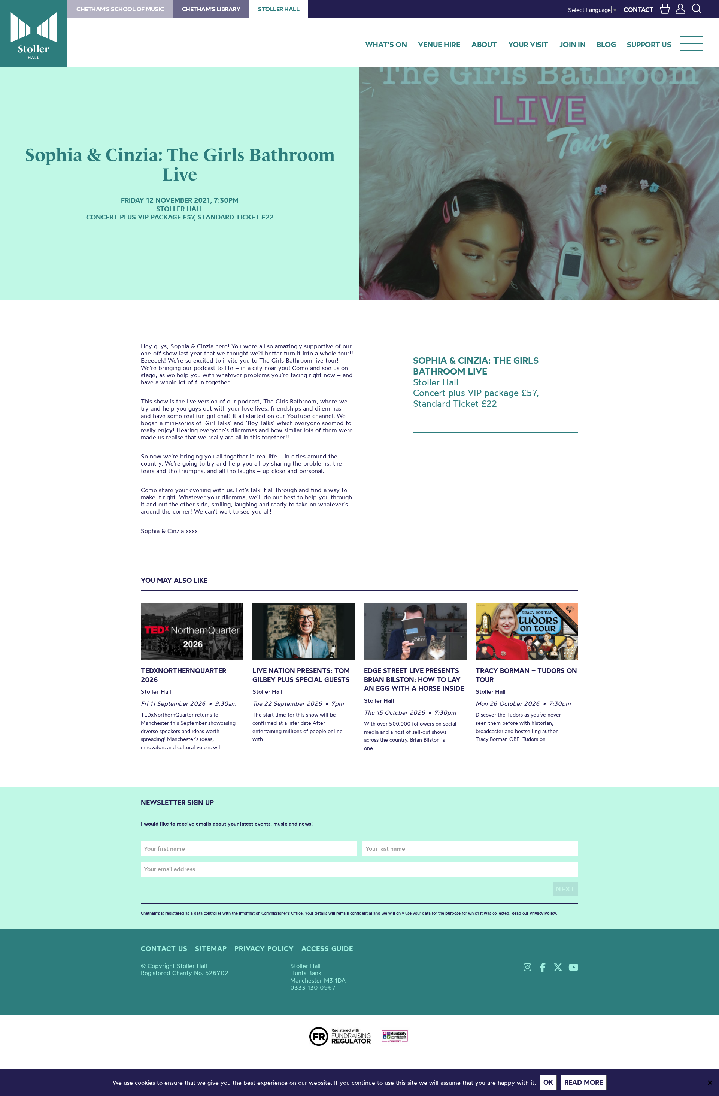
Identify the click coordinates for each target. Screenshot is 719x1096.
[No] (709, 1082)
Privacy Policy (543, 913)
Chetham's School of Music (120, 9)
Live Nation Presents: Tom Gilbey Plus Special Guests (301, 675)
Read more (583, 1082)
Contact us (164, 948)
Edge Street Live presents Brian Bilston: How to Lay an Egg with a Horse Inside (414, 679)
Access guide (327, 948)
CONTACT (638, 9)
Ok (548, 1082)
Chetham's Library (211, 9)
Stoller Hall (33, 33)
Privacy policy (264, 948)
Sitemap (211, 948)
